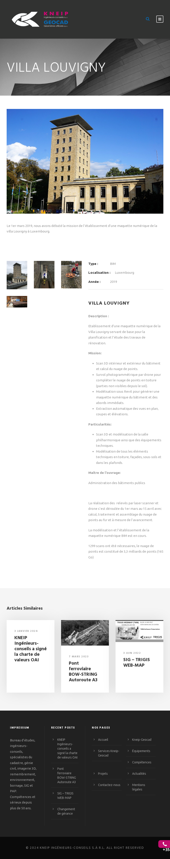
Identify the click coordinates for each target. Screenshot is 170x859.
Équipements (141, 751)
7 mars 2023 (79, 656)
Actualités (139, 773)
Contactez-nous (109, 785)
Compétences (141, 762)
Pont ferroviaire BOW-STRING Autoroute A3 (83, 672)
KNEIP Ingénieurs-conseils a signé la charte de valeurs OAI (30, 649)
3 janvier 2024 (26, 631)
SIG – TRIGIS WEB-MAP (136, 662)
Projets (103, 773)
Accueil (103, 739)
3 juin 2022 (132, 653)
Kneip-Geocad (141, 739)
